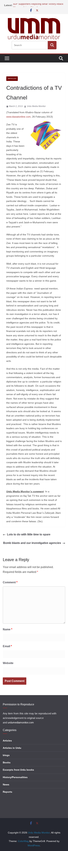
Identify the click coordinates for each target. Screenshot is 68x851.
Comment (10, 582)
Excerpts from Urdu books (18, 769)
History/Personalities (15, 777)
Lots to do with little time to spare (28, 534)
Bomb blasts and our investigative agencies (32, 542)
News (6, 784)
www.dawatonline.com (18, 116)
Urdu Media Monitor (36, 106)
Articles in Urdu (12, 747)
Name (7, 629)
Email (7, 646)
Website (8, 663)
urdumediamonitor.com (21, 722)
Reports (7, 791)
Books (6, 762)
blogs (6, 755)
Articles (12, 79)
